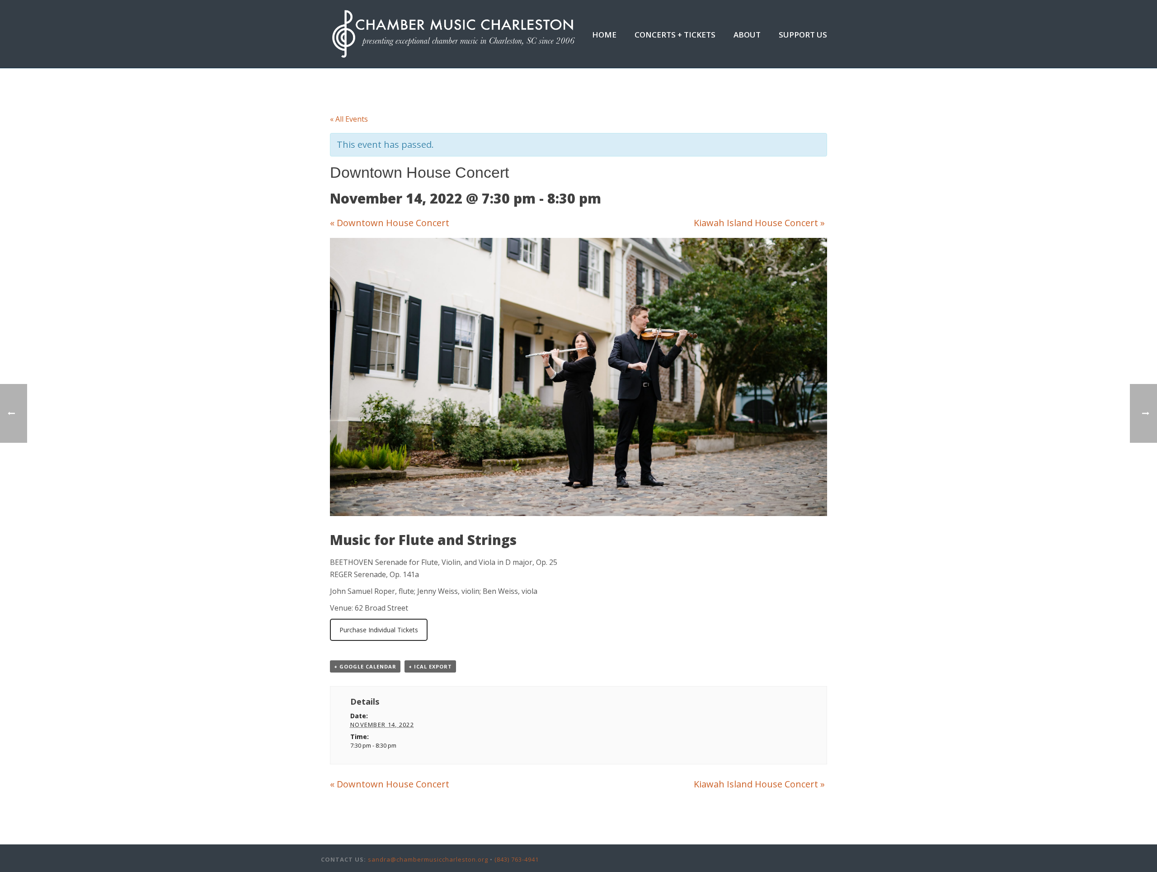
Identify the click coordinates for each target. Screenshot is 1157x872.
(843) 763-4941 (516, 859)
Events (720, 82)
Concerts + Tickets (675, 34)
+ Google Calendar (365, 666)
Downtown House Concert (389, 223)
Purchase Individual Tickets (378, 630)
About (747, 34)
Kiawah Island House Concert (759, 223)
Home (604, 34)
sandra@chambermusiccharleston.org (428, 859)
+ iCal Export (430, 666)
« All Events (349, 119)
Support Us (803, 34)
